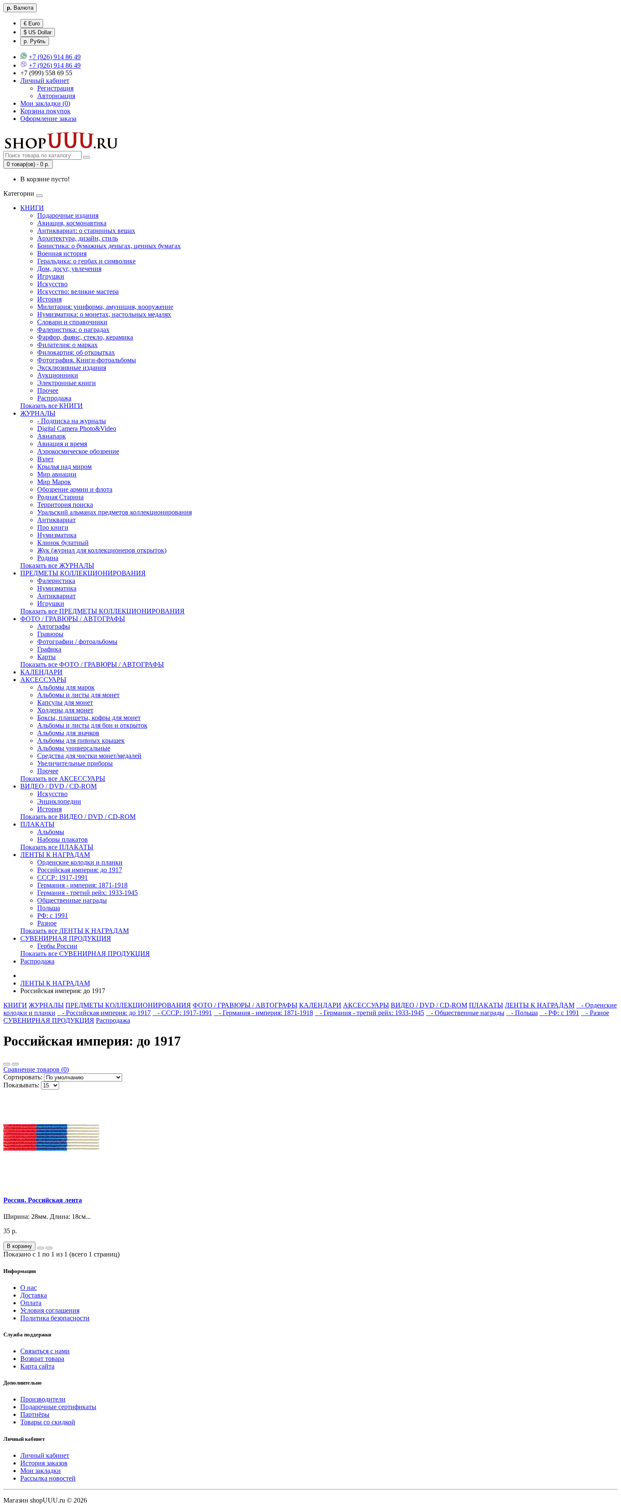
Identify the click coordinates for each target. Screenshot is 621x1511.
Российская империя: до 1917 (79, 869)
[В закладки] (40, 1248)
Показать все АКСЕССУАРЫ (62, 778)
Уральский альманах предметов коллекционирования (114, 512)
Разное (47, 923)
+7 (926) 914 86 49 (55, 56)
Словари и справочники (72, 322)
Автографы (53, 626)
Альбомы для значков (68, 732)
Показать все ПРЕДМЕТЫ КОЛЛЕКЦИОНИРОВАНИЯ (102, 611)
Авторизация (56, 95)
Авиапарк (51, 436)
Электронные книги (66, 382)
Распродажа (54, 398)
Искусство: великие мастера (78, 291)
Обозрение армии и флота (74, 489)
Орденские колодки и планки (80, 862)
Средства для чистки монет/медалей (89, 755)
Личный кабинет (44, 1455)
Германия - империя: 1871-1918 (82, 885)
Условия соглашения (49, 1310)
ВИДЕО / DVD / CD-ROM (58, 786)
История (49, 299)
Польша (48, 908)
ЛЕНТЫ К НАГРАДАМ (55, 854)
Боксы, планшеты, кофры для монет (89, 717)
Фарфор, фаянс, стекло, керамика (85, 337)
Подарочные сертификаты (58, 1406)
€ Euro (32, 23)
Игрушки (50, 276)
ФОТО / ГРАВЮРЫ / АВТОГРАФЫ (72, 618)
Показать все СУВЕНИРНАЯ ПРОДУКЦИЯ (85, 953)
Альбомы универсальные (73, 748)
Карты (46, 656)
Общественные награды (72, 900)
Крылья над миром (64, 466)
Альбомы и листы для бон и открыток (92, 725)
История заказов (44, 1463)
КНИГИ (32, 207)
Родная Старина (60, 497)
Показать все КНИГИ (51, 405)
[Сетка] (15, 1064)
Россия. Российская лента (42, 1200)
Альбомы (50, 831)
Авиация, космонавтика (71, 223)
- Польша (522, 1012)
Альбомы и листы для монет (78, 694)
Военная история (62, 253)
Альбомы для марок (66, 687)
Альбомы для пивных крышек (81, 740)
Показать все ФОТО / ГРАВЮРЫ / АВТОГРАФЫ (92, 664)
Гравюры (50, 634)
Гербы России (57, 946)
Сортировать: (22, 1077)
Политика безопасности (55, 1318)
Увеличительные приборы (75, 763)
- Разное (595, 1012)
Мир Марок (54, 481)
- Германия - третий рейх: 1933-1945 (369, 1012)
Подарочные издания (67, 215)
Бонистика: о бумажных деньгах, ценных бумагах (109, 245)
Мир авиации (56, 474)
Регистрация (55, 88)
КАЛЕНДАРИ (41, 672)
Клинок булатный (63, 542)
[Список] (6, 1064)
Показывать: (21, 1085)
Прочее (47, 390)
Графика (49, 649)
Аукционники (57, 375)
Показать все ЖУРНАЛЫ (57, 565)
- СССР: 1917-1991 (182, 1012)
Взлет (45, 459)
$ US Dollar (38, 32)
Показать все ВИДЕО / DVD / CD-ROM (78, 816)
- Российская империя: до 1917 (104, 1012)
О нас (28, 1287)
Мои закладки (40, 1470)
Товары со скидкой (47, 1422)
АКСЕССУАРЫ (43, 679)
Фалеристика (56, 580)
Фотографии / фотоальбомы (77, 641)
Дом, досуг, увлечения (69, 268)
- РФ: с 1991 (559, 1012)
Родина (47, 557)
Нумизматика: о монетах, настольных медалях (104, 314)
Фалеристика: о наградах (73, 329)
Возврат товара (42, 1358)
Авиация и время (62, 443)
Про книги (52, 527)
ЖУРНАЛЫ (37, 413)
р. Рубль (35, 41)
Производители (42, 1399)
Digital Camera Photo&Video (76, 428)
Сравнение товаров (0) (36, 1069)
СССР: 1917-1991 (62, 877)
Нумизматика (56, 535)
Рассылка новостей (48, 1478)
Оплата (30, 1302)
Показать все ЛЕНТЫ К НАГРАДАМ (74, 930)
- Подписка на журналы (71, 420)
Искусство (52, 283)
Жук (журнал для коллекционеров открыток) (101, 550)
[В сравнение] (49, 1248)
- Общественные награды (465, 1012)
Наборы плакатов (62, 839)
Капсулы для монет (65, 702)
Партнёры (34, 1414)
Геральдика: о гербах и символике (86, 261)
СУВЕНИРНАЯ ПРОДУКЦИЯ (65, 938)
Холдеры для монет (65, 710)
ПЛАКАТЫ (37, 824)
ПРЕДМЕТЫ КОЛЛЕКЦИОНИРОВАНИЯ (83, 573)
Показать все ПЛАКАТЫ (56, 847)
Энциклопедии (59, 801)
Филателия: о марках (67, 344)
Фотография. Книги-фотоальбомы (86, 360)
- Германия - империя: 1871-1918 (263, 1012)
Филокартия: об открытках (76, 352)
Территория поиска (65, 504)
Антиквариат (56, 519)
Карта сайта (37, 1366)
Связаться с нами (45, 1351)
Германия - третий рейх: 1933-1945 (87, 892)
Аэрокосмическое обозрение (78, 451)
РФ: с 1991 (52, 915)
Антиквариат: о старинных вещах (86, 230)
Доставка (33, 1295)
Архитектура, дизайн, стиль (77, 238)
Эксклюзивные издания (71, 367)
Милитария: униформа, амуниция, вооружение (105, 306)
